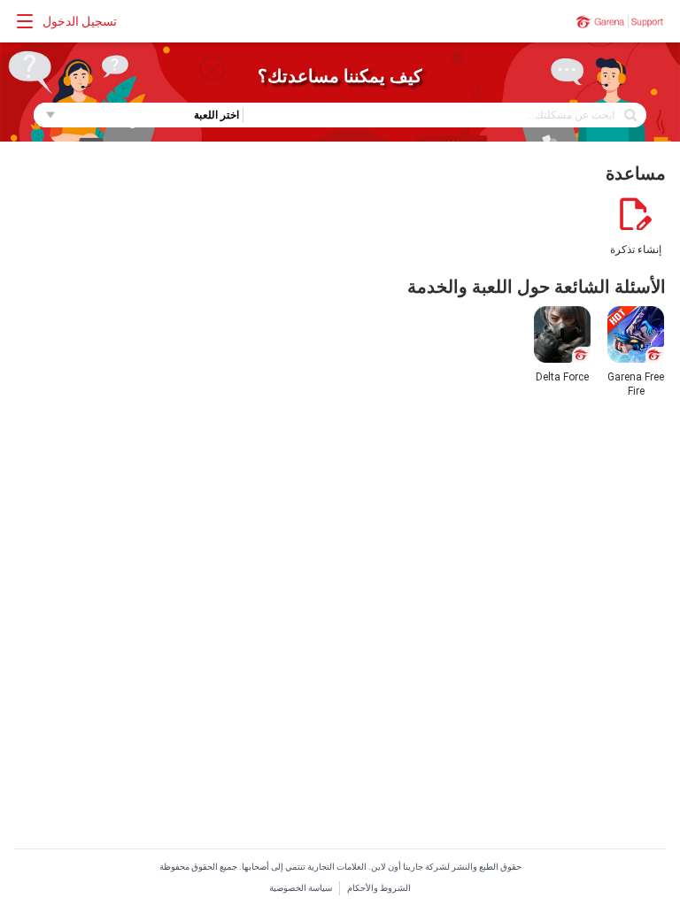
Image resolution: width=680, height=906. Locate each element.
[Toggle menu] (24, 21)
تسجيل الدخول (79, 21)
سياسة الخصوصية (300, 888)
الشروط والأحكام (379, 888)
